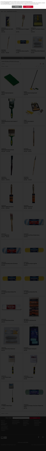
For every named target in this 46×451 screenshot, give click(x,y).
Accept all (28, 6)
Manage (17, 6)
